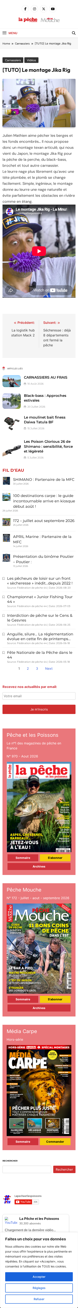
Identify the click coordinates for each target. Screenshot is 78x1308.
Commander (55, 1141)
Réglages (39, 1288)
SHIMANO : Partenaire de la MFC (43, 479)
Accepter (39, 1276)
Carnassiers (13, 60)
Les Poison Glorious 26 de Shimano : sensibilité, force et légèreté (48, 446)
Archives (39, 866)
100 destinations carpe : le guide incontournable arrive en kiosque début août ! (44, 501)
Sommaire (23, 857)
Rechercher (9, 1160)
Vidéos (31, 60)
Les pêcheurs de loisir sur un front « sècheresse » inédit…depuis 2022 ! (40, 581)
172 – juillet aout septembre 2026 (43, 520)
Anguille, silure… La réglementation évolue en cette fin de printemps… (40, 636)
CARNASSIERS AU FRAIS (45, 377)
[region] (39, 1270)
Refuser (39, 1299)
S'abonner (55, 857)
